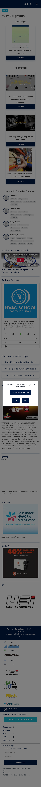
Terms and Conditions (20, 392)
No (25, 400)
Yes (16, 400)
